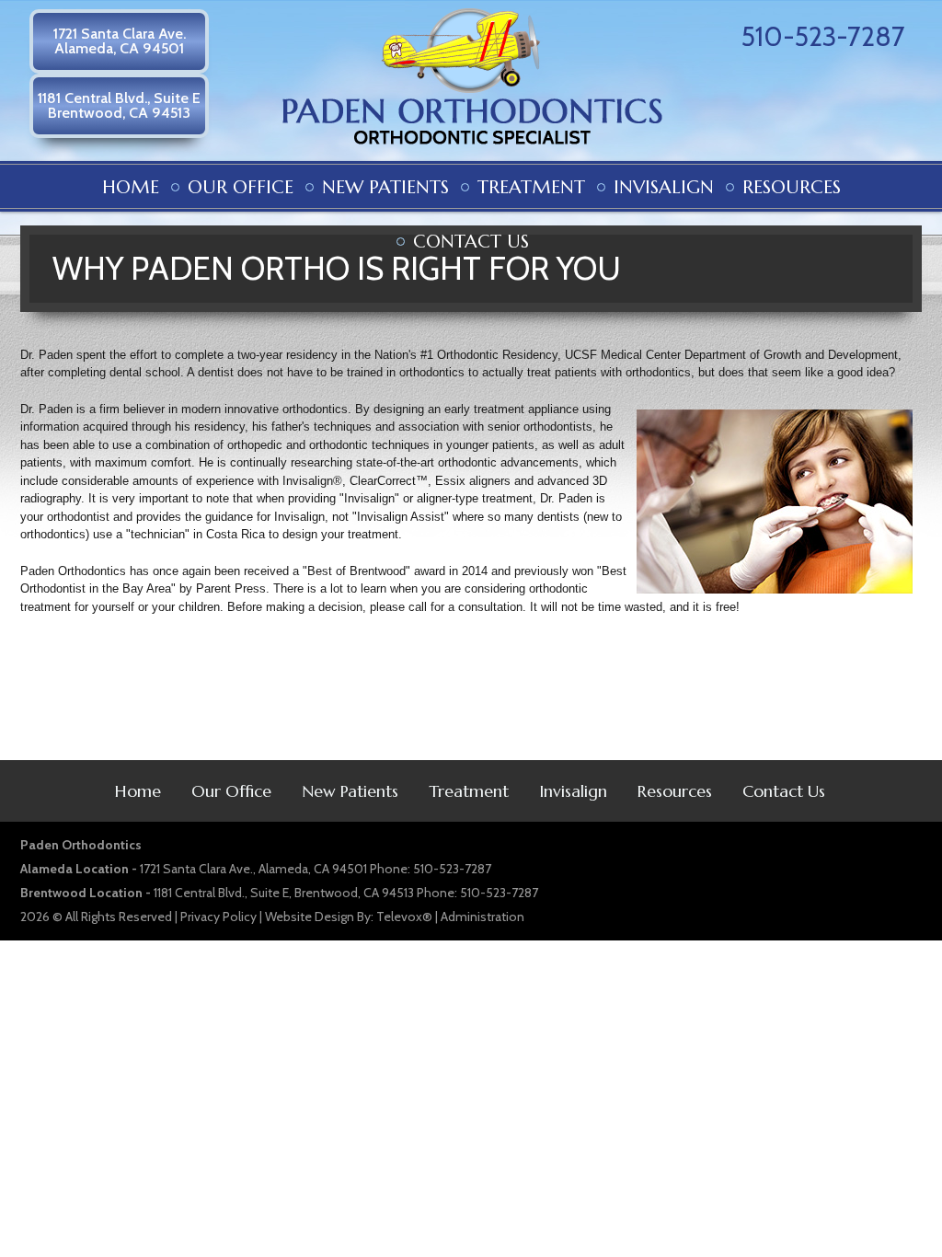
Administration (482, 916)
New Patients (350, 790)
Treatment (469, 790)
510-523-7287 (823, 36)
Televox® (404, 916)
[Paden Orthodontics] (472, 151)
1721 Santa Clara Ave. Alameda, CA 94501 (119, 41)
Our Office (231, 790)
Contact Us (783, 790)
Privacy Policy (218, 916)
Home (138, 790)
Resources (675, 790)
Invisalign (573, 790)
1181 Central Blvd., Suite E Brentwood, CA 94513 (119, 105)
